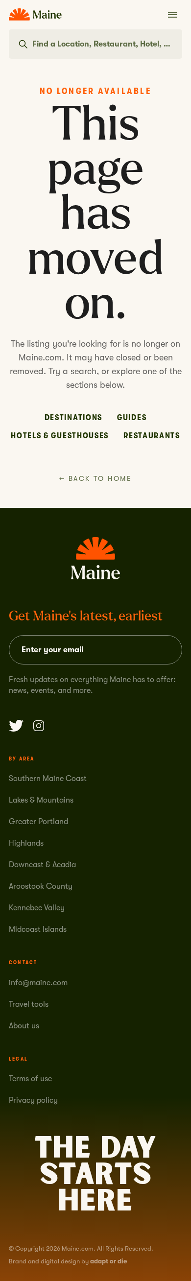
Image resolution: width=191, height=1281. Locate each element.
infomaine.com (38, 982)
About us (24, 1025)
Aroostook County (40, 886)
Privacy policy (33, 1100)
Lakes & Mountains (41, 800)
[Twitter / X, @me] (16, 726)
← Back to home (95, 478)
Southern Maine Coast (48, 778)
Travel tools (28, 1004)
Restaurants (151, 435)
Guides (131, 417)
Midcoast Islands (38, 929)
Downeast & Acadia (42, 864)
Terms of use (30, 1078)
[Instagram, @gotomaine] (38, 725)
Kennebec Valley (37, 907)
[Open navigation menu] (172, 14)
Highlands (26, 843)
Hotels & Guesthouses (60, 435)
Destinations (73, 417)
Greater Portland (38, 821)
